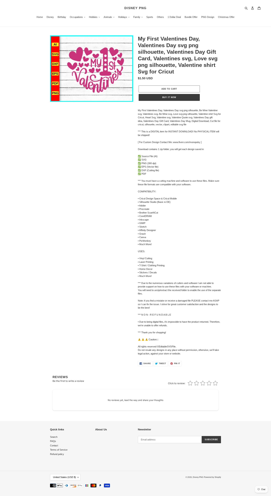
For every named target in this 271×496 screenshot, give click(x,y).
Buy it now (169, 97)
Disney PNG (135, 8)
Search (53, 437)
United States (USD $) (64, 477)
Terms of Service (58, 449)
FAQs (53, 441)
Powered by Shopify (212, 477)
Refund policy (57, 454)
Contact (54, 445)
